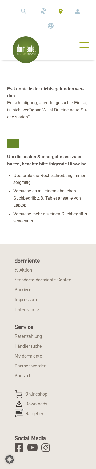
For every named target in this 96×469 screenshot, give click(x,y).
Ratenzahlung (28, 336)
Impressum (26, 299)
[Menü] (81, 44)
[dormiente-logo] (26, 49)
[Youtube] (33, 447)
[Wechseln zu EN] (50, 25)
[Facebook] (21, 447)
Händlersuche (28, 346)
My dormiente (28, 356)
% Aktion (23, 270)
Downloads (36, 404)
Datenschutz (27, 309)
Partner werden (30, 366)
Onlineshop (36, 394)
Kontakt (22, 376)
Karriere (23, 289)
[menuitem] (24, 11)
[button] (9, 459)
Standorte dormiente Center (43, 280)
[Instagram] (47, 447)
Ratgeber (34, 413)
